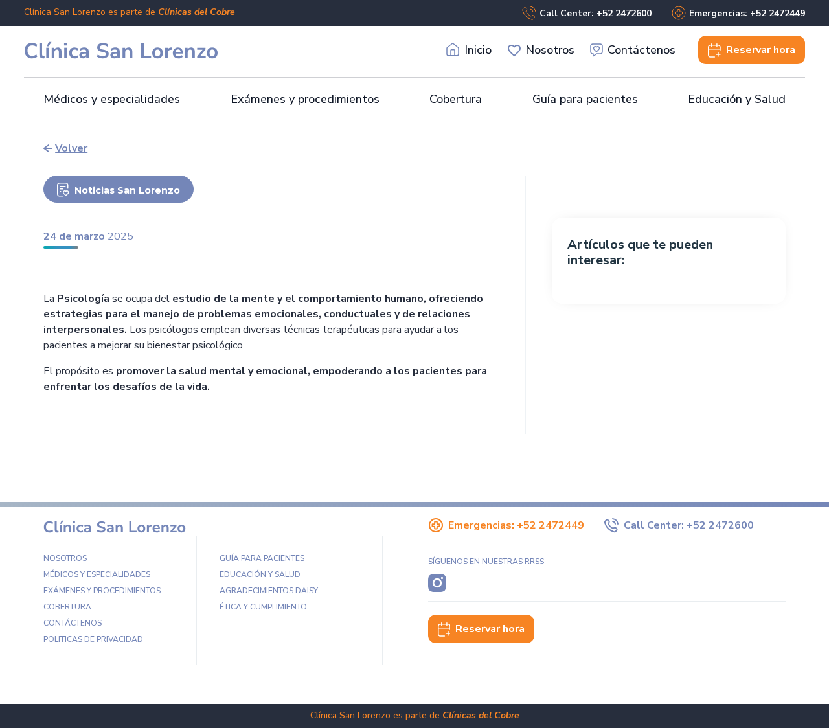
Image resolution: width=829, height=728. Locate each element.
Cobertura (455, 99)
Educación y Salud (737, 99)
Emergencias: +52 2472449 (747, 13)
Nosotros (549, 50)
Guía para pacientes (585, 99)
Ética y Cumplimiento (263, 607)
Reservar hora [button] (490, 629)
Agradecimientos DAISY (269, 591)
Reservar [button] (760, 50)
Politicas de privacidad (93, 639)
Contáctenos (642, 50)
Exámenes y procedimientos (305, 99)
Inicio (478, 50)
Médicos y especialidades (111, 99)
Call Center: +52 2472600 (595, 13)
